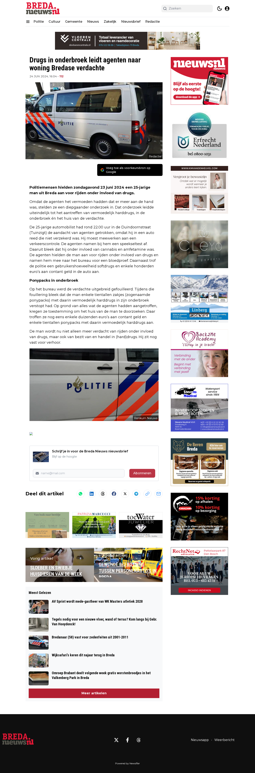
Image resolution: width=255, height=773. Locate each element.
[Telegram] (136, 494)
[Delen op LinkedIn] (92, 494)
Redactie (152, 21)
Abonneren (142, 473)
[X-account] (116, 740)
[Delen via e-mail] (159, 494)
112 (61, 76)
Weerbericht (224, 740)
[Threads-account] (138, 740)
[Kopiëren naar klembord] (147, 494)
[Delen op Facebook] (114, 494)
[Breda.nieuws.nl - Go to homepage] (18, 740)
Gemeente (73, 21)
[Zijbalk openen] (28, 21)
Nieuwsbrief (130, 21)
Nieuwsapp (200, 740)
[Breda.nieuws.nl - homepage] (43, 8)
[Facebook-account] (127, 740)
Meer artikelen (94, 693)
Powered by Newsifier (127, 763)
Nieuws (93, 21)
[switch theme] (219, 8)
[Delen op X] (125, 494)
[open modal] (227, 8)
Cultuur (54, 21)
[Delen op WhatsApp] (80, 494)
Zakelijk (110, 21)
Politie (38, 21)
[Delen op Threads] (103, 494)
